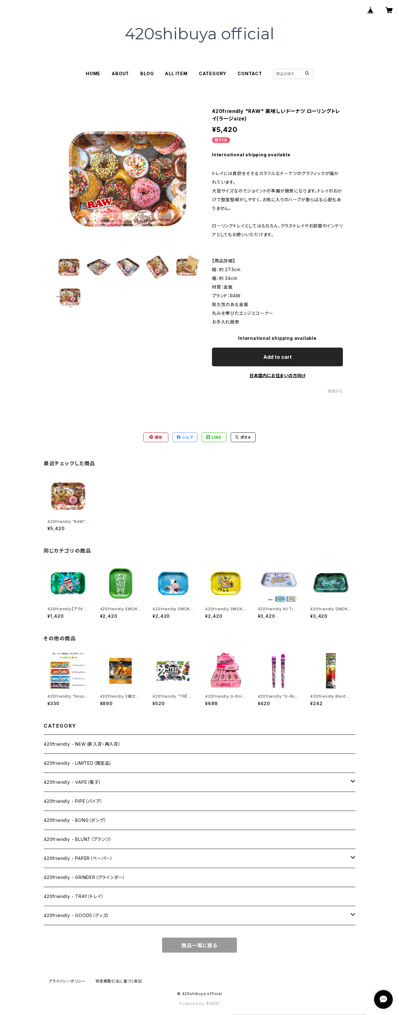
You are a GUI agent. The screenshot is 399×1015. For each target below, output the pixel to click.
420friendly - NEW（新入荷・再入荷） (82, 744)
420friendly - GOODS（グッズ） (76, 915)
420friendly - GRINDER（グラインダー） (84, 877)
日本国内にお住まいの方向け (277, 375)
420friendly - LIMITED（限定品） (78, 763)
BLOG (147, 73)
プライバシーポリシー (67, 981)
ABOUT (120, 73)
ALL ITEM (176, 73)
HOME (93, 73)
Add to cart (277, 357)
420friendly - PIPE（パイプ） (73, 801)
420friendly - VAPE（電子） (72, 782)
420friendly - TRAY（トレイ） (74, 896)
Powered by (193, 1003)
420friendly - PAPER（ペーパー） (78, 858)
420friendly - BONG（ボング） (75, 820)
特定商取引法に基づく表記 (118, 981)
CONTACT (250, 73)
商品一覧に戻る (199, 945)
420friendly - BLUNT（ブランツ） (78, 839)
